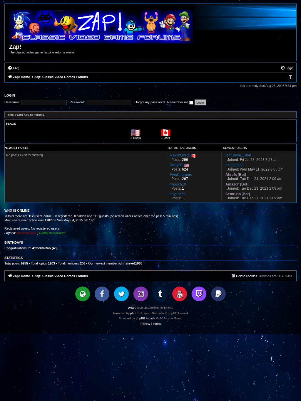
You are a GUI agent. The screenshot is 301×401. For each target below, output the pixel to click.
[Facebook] (102, 294)
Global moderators (52, 233)
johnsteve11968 (130, 263)
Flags (11, 123)
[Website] (82, 294)
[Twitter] (121, 294)
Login (9, 95)
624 (185, 169)
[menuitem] (13, 68)
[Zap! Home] (101, 26)
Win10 (132, 307)
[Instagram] (140, 294)
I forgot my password (149, 102)
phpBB (135, 313)
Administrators (27, 233)
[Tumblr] (160, 294)
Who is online (16, 210)
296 (185, 160)
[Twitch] (199, 294)
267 (185, 179)
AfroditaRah (41, 248)
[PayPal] (218, 294)
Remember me (178, 102)
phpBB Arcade (145, 318)
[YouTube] (179, 294)
